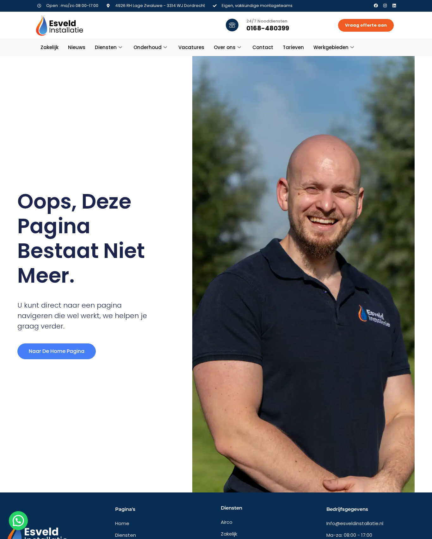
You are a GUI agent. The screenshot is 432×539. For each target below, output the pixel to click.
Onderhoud (147, 47)
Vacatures (191, 47)
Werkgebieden (331, 47)
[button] (18, 520)
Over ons (225, 47)
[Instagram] (385, 5)
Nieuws (76, 47)
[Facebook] (376, 5)
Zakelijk (49, 47)
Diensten (106, 47)
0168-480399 (267, 28)
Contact (262, 47)
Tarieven (293, 47)
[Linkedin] (394, 5)
